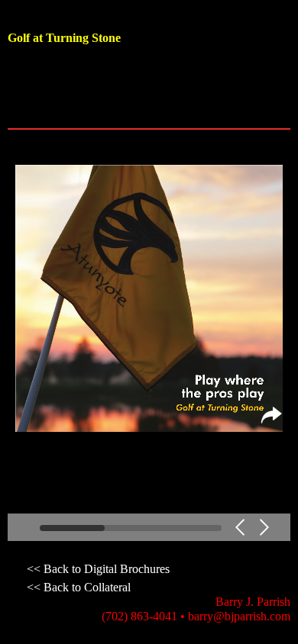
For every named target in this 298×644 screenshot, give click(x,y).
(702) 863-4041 (139, 616)
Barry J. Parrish (252, 601)
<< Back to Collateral (79, 587)
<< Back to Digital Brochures (98, 568)
